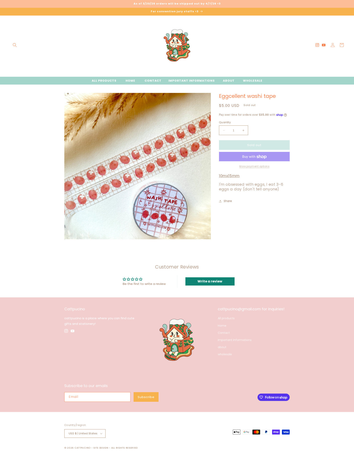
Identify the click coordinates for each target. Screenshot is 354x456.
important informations (235, 340)
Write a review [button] (209, 281)
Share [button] (228, 201)
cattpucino (83, 447)
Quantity (225, 122)
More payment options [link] (254, 166)
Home (222, 326)
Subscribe (146, 397)
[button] (14, 45)
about (222, 347)
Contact (224, 333)
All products (226, 318)
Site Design (100, 447)
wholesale (225, 354)
